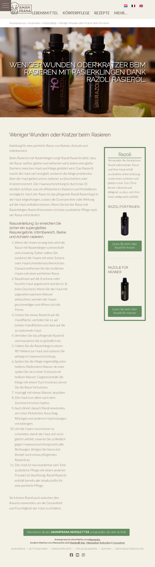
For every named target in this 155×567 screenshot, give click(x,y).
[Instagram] (83, 555)
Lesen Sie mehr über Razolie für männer (124, 310)
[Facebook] (71, 555)
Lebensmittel (45, 13)
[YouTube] (77, 555)
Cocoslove (118, 542)
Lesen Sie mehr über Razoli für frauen (124, 245)
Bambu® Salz (77, 542)
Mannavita (94, 539)
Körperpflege (76, 13)
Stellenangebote (86, 548)
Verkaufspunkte (61, 548)
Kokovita (104, 542)
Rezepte (102, 13)
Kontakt (106, 548)
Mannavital (92, 542)
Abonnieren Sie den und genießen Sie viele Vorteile (76, 532)
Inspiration (34, 23)
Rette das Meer (38, 548)
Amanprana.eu (17, 23)
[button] (5, 5)
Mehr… (120, 13)
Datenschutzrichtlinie (129, 548)
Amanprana (18, 548)
